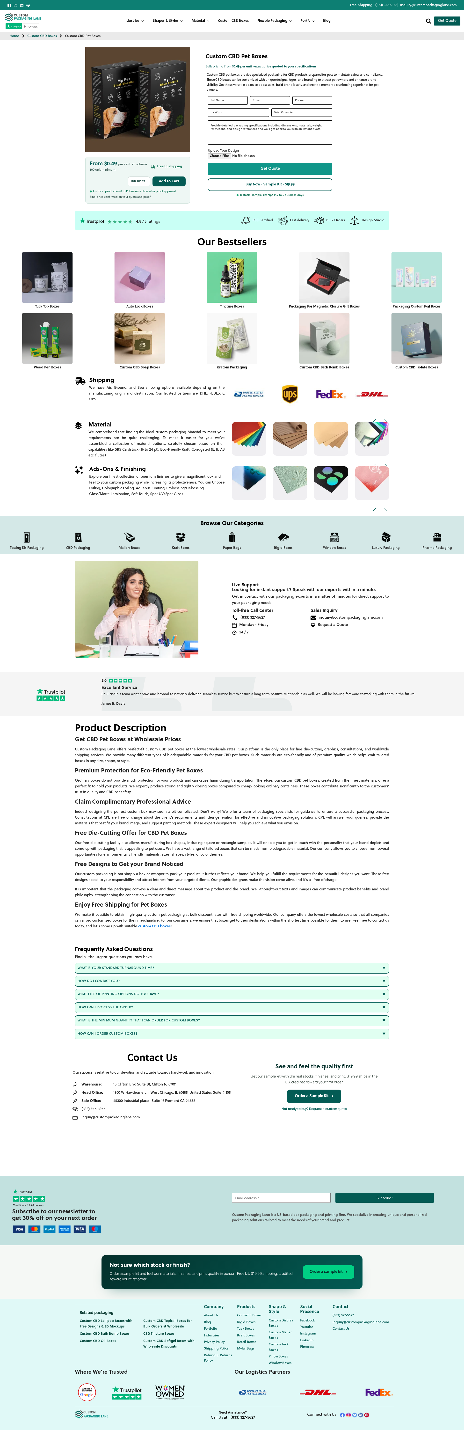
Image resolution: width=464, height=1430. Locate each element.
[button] (270, 169)
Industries (131, 21)
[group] (271, 694)
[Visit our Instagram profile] (15, 5)
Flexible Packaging (272, 21)
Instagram (308, 1333)
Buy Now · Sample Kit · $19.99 (270, 185)
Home (14, 36)
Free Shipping (361, 5)
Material (198, 21)
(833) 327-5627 (386, 5)
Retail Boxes (246, 1342)
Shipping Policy (216, 1348)
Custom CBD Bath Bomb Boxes (104, 1334)
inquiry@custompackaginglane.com (428, 5)
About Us (211, 1315)
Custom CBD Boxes (233, 21)
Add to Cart (169, 181)
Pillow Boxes (278, 1356)
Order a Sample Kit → (314, 1096)
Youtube (306, 1327)
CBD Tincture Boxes (158, 1334)
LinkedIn (307, 1340)
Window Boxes (280, 1363)
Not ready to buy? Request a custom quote (314, 1109)
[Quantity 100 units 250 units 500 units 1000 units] (139, 181)
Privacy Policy (214, 1342)
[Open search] (428, 21)
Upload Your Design (223, 151)
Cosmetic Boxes (249, 1315)
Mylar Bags (245, 1348)
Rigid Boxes (246, 1322)
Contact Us (341, 1329)
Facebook (307, 1320)
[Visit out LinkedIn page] (22, 5)
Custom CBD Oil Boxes (98, 1341)
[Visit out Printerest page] (28, 5)
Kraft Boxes (246, 1335)
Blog (327, 21)
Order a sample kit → (329, 1272)
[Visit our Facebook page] (9, 5)
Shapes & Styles (166, 21)
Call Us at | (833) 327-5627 (233, 1417)
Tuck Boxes (245, 1329)
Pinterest (307, 1347)
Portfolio (308, 21)
